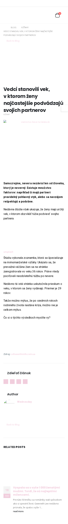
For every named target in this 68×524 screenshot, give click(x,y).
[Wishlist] (49, 15)
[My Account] (41, 15)
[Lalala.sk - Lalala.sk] (16, 15)
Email (25, 381)
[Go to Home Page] (4, 27)
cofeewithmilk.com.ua (23, 354)
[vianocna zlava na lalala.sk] (34, 150)
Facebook (5, 381)
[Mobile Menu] (6, 15)
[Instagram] (62, 3)
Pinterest (18, 381)
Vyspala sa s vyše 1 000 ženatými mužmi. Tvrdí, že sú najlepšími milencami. (36, 491)
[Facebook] (56, 3)
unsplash (8, 251)
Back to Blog (12, 40)
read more (18, 511)
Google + (12, 381)
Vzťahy (6, 114)
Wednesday (24, 401)
